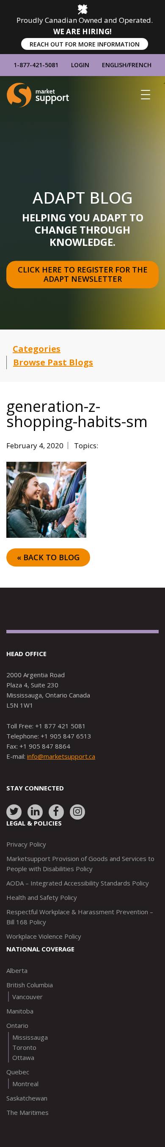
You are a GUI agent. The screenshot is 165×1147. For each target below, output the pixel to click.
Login (80, 65)
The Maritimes (27, 1112)
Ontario (17, 1025)
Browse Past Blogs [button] (53, 362)
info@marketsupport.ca (61, 756)
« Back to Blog (48, 557)
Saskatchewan (26, 1098)
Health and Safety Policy (41, 897)
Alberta (17, 970)
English (114, 65)
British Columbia (29, 985)
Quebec (17, 1072)
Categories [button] (36, 348)
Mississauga (30, 1037)
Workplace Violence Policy (43, 936)
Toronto (24, 1047)
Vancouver (27, 996)
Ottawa (23, 1057)
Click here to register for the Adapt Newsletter (84, 274)
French (140, 65)
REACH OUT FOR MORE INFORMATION (85, 44)
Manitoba (19, 1011)
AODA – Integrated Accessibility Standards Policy (77, 883)
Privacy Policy (26, 844)
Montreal (25, 1083)
